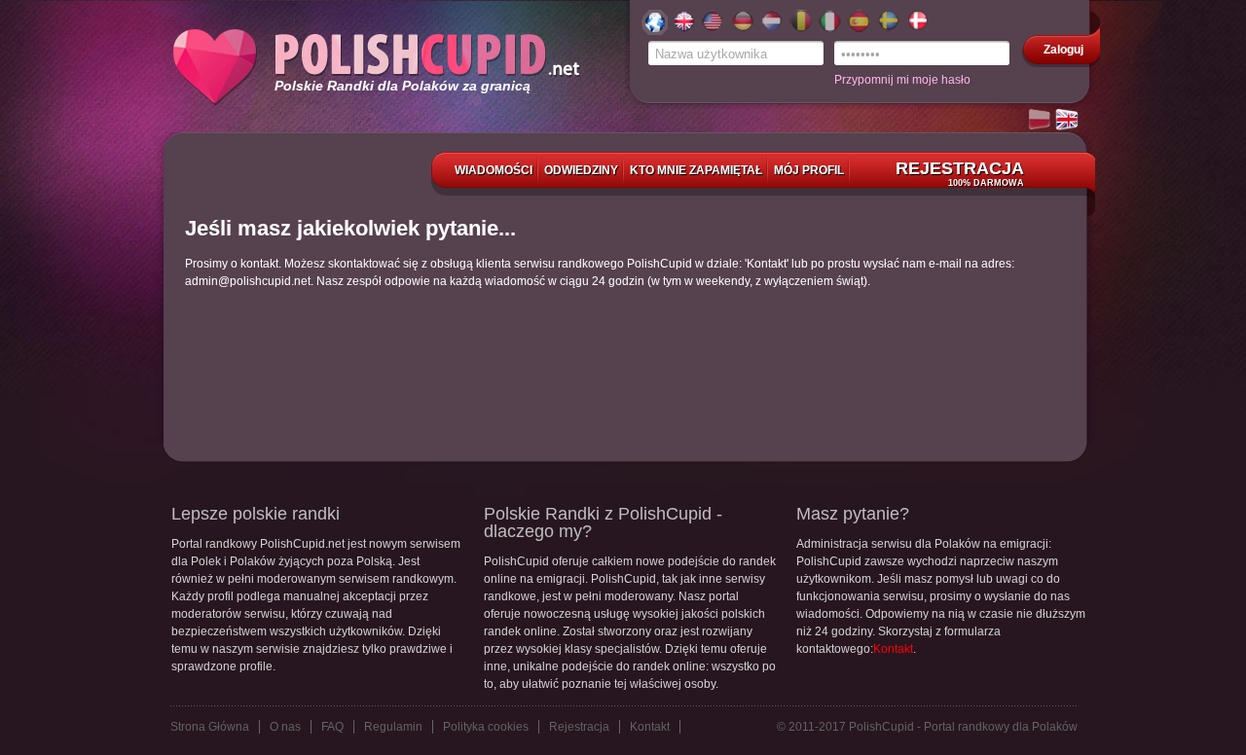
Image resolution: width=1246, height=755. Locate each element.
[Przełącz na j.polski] (1040, 120)
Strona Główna (209, 727)
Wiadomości (493, 170)
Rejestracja (960, 173)
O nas (285, 727)
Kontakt (893, 649)
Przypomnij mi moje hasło (902, 80)
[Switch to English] (1067, 120)
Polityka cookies (486, 727)
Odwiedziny (581, 170)
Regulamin (393, 727)
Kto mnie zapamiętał (696, 170)
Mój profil (809, 170)
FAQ (332, 727)
